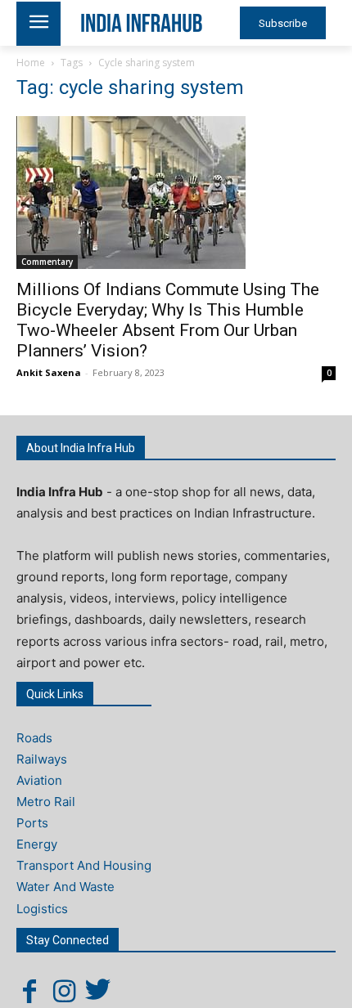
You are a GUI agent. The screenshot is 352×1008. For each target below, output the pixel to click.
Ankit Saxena (48, 372)
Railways (41, 759)
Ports (32, 823)
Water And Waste (65, 886)
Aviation (39, 780)
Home (30, 62)
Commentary (47, 261)
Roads (34, 738)
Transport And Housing (83, 865)
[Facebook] (29, 991)
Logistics (42, 908)
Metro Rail (45, 801)
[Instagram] (64, 991)
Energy (36, 844)
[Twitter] (98, 991)
